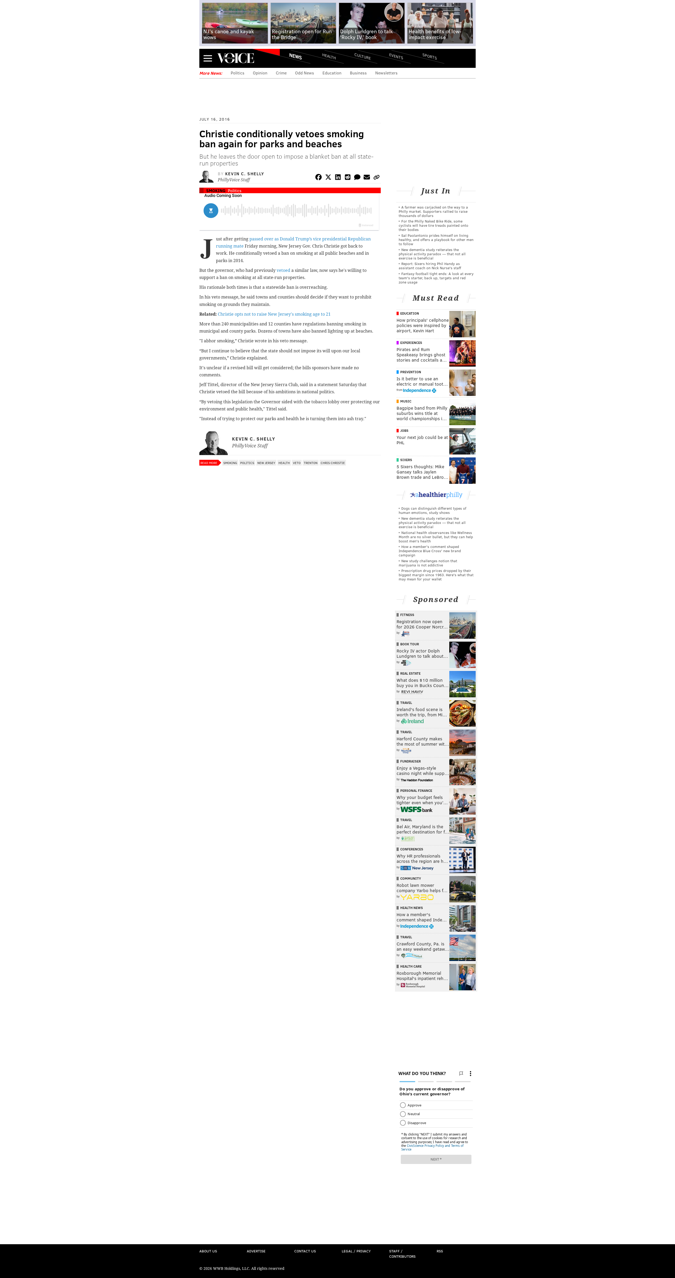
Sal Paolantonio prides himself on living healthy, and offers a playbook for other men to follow (436, 239)
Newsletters (386, 72)
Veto (297, 463)
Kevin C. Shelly (244, 173)
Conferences (411, 849)
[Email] (367, 178)
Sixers (406, 459)
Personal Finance (416, 790)
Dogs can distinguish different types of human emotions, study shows (432, 510)
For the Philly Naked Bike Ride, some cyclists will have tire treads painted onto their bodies (433, 225)
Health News (411, 907)
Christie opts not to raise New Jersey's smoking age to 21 (274, 314)
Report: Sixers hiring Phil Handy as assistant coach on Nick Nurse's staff (430, 265)
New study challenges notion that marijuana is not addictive (428, 562)
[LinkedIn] (338, 178)
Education (331, 72)
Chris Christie (333, 463)
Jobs (404, 430)
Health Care (411, 966)
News (295, 56)
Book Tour (409, 644)
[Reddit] (347, 178)
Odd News (304, 72)
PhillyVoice (235, 58)
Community (410, 878)
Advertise (256, 1250)
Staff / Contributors (402, 1253)
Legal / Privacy (356, 1250)
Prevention (410, 372)
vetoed (283, 270)
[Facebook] (318, 178)
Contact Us (305, 1250)
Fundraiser (410, 761)
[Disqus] (290, 609)
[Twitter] (328, 178)
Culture (362, 56)
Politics (237, 72)
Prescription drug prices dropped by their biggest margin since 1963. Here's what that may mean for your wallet (436, 574)
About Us (208, 1250)
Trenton (310, 463)
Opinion (260, 72)
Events (396, 56)
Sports (429, 56)
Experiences (411, 342)
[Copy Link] (376, 178)
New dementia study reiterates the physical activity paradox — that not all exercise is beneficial (432, 254)
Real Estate (410, 673)
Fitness (407, 614)
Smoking (215, 190)
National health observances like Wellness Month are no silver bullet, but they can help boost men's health (436, 536)
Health (329, 56)
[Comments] (357, 178)
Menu (208, 58)
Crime (281, 72)
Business (358, 72)
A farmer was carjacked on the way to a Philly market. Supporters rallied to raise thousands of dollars (433, 211)
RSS (440, 1250)
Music (405, 401)
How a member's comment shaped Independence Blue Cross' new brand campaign (430, 550)
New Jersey (266, 463)
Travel (406, 702)
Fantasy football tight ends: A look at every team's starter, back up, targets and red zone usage (436, 278)
